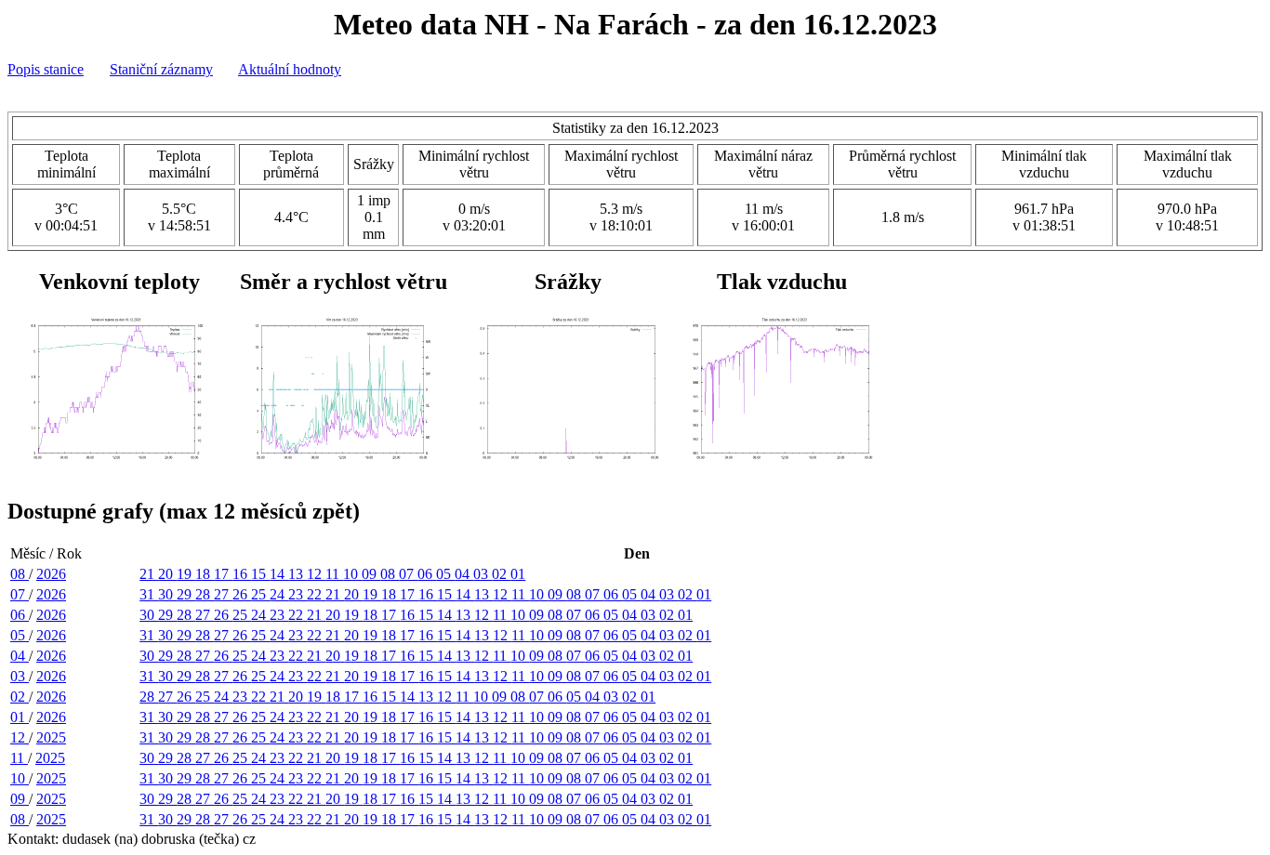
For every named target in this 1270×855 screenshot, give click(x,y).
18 (204, 574)
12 (316, 574)
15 (260, 574)
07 (408, 574)
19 (186, 574)
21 (148, 574)
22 (316, 594)
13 (297, 574)
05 (445, 574)
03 (482, 574)
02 (501, 574)
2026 (51, 574)
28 (204, 594)
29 (186, 594)
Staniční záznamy (161, 69)
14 (279, 574)
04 (464, 574)
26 (241, 594)
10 (352, 574)
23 (297, 594)
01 (517, 574)
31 (148, 594)
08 (19, 574)
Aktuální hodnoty (289, 69)
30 (167, 594)
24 (279, 594)
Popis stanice (45, 69)
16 (241, 574)
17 (223, 574)
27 (223, 594)
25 (260, 594)
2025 (51, 737)
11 (334, 574)
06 (426, 574)
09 (371, 574)
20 (167, 574)
